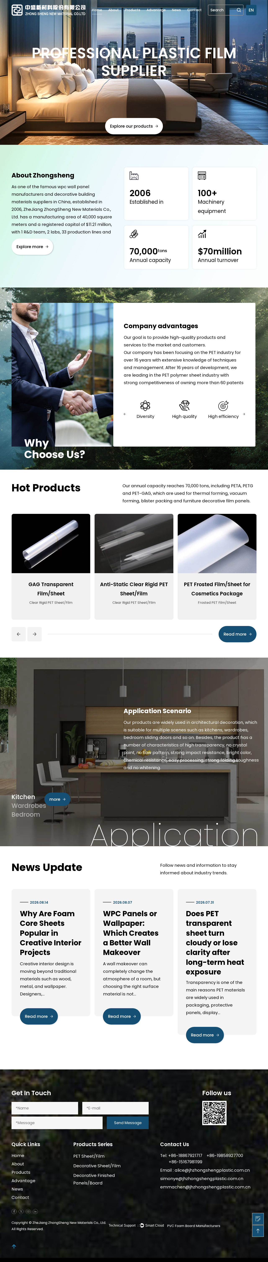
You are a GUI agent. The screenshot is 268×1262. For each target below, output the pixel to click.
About (113, 10)
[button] (125, 414)
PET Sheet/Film (88, 1156)
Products (132, 10)
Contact (194, 10)
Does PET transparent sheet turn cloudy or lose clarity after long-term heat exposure (188, 943)
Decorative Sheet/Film (97, 1166)
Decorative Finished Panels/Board (94, 1179)
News (176, 10)
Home (97, 10)
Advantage (156, 10)
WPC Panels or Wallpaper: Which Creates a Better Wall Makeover (104, 933)
